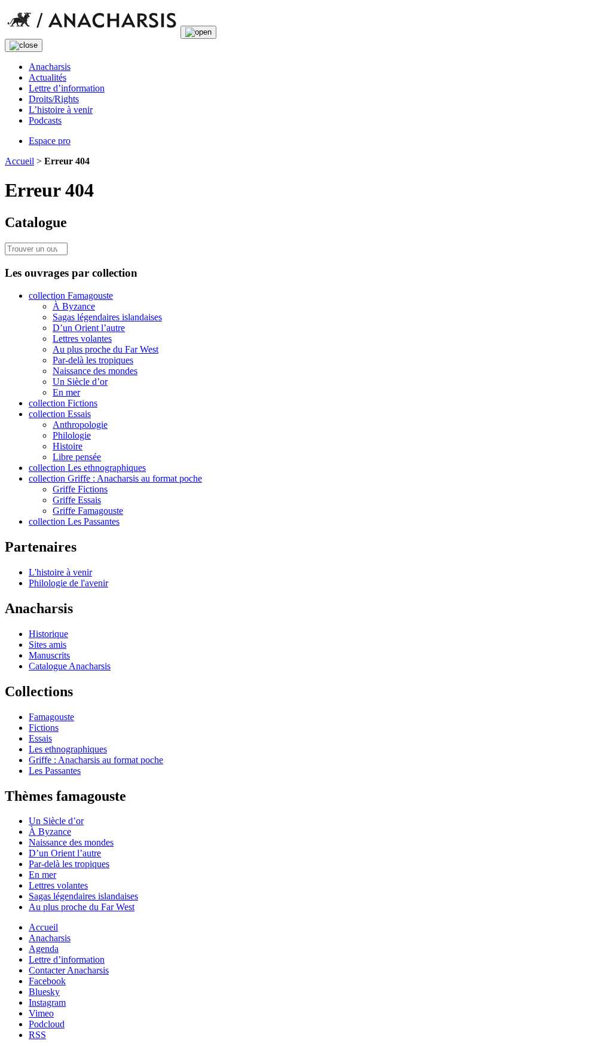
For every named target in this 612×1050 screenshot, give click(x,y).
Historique (48, 634)
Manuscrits (49, 655)
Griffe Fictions (80, 489)
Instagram (47, 1002)
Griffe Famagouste (88, 511)
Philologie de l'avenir (68, 583)
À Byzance (74, 306)
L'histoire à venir (60, 572)
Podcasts (45, 120)
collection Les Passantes (74, 521)
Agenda (44, 949)
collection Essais (60, 414)
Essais (40, 738)
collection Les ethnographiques (87, 468)
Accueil (19, 161)
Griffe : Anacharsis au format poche (96, 760)
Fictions (44, 728)
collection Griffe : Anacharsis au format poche (115, 478)
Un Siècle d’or (80, 381)
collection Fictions (63, 403)
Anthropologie (80, 425)
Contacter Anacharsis (69, 970)
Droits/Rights (54, 99)
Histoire (67, 446)
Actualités (47, 77)
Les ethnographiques (68, 749)
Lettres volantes (82, 338)
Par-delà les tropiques (93, 360)
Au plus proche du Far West (105, 349)
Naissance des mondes (95, 371)
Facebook (47, 981)
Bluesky (44, 992)
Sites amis (47, 644)
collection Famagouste (71, 295)
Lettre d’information (67, 88)
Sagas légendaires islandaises (107, 317)
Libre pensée (77, 457)
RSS (37, 1035)
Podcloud (47, 1024)
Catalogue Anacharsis (70, 666)
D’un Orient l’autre (89, 328)
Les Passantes (55, 771)
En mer (66, 392)
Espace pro (50, 141)
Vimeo (41, 1013)
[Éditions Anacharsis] (91, 31)
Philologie (72, 435)
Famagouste (51, 717)
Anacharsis (50, 67)
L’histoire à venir (61, 110)
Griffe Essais (77, 500)
